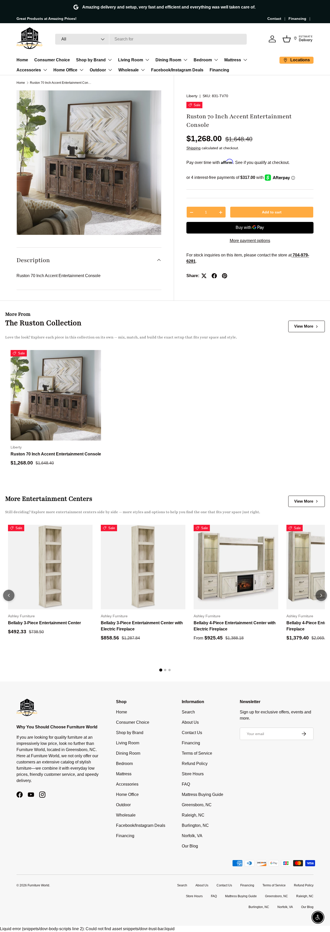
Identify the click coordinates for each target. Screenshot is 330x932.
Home (22, 60)
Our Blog (190, 846)
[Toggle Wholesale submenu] (143, 70)
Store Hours (193, 774)
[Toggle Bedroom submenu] (216, 60)
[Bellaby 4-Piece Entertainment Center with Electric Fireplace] (236, 567)
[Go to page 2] (165, 670)
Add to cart (272, 212)
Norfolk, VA (192, 836)
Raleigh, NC (193, 815)
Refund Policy (195, 763)
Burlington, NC (195, 825)
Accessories (28, 70)
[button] (286, 39)
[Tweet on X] (204, 276)
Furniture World (38, 885)
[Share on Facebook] (214, 276)
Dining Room (168, 60)
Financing (297, 18)
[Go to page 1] (160, 670)
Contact (274, 18)
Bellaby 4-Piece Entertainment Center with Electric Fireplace (235, 626)
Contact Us (192, 732)
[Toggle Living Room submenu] (147, 60)
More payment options (250, 240)
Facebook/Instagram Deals (177, 70)
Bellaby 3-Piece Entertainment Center (44, 623)
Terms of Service (197, 753)
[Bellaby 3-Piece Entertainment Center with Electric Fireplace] (143, 567)
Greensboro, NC (197, 805)
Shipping (193, 148)
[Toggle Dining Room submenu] (185, 60)
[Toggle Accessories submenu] (45, 70)
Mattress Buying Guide (202, 794)
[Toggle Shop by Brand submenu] (110, 60)
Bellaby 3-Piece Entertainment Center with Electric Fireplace (142, 626)
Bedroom (203, 60)
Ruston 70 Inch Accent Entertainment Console (61, 83)
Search (188, 712)
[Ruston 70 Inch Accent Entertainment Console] (56, 395)
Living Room (130, 60)
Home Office (65, 70)
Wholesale (128, 70)
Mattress (232, 60)
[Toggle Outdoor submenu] (110, 70)
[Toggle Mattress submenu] (245, 60)
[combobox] (151, 39)
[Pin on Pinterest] (224, 276)
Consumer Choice (52, 60)
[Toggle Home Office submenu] (81, 70)
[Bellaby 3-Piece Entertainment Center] (50, 567)
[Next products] (321, 595)
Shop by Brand (91, 60)
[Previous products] (8, 595)
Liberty (191, 96)
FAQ (186, 784)
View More (303, 326)
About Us (190, 722)
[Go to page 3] (169, 670)
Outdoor (98, 70)
